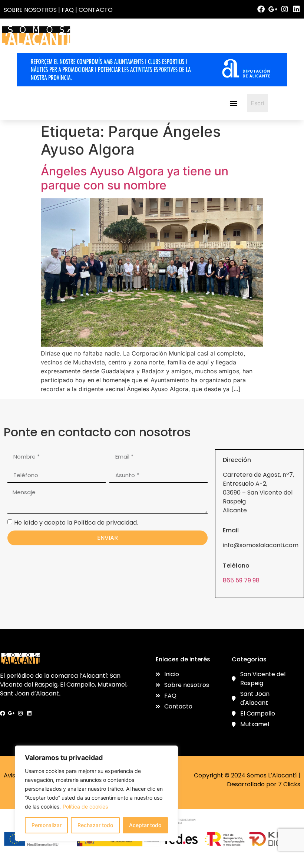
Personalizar (47, 825)
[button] (233, 103)
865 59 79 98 (241, 580)
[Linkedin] (296, 9)
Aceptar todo (145, 825)
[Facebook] (261, 9)
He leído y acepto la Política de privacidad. (76, 522)
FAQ (68, 10)
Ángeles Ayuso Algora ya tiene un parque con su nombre (134, 178)
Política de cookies (85, 806)
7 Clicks (289, 784)
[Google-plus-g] (273, 9)
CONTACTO (96, 10)
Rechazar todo (95, 825)
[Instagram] (284, 9)
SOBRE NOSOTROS (30, 10)
